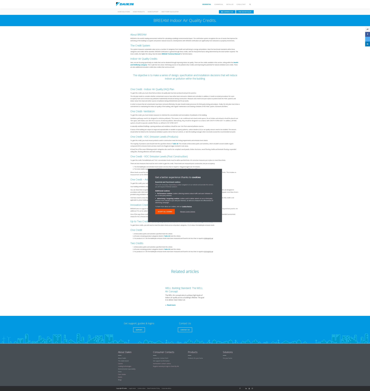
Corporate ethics (166, 388)
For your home (227, 358)
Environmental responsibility (126, 369)
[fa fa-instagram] (252, 388)
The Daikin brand (123, 361)
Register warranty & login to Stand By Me (166, 366)
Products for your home (195, 358)
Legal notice (132, 388)
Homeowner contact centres (162, 363)
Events (120, 377)
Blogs (120, 380)
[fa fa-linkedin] (246, 388)
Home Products (139, 12)
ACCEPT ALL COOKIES (165, 211)
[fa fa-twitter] (243, 388)
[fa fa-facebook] (240, 388)
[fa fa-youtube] (249, 388)
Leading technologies (124, 366)
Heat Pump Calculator (169, 12)
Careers (120, 363)
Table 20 (175, 144)
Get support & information (161, 361)
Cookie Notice (187, 206)
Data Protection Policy (153, 388)
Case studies (122, 374)
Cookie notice (141, 388)
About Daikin (122, 358)
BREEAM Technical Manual (171, 54)
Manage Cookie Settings (187, 211)
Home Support (153, 12)
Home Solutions (124, 12)
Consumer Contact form (160, 358)
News (120, 372)
